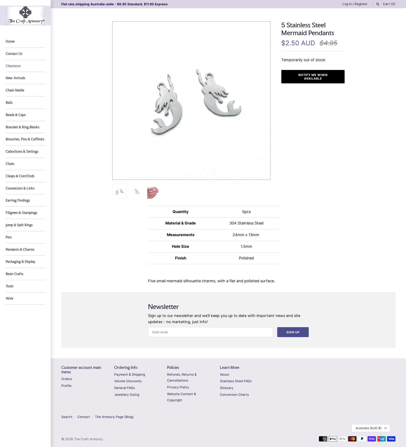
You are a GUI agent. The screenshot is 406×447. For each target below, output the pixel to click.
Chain (10, 164)
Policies (173, 367)
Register (361, 4)
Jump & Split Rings (19, 225)
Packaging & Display (20, 261)
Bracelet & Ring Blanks (22, 127)
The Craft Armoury (88, 439)
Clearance (13, 66)
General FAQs (124, 388)
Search (66, 417)
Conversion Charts (234, 395)
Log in (347, 4)
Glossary (226, 388)
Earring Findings (18, 200)
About (224, 374)
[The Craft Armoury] (25, 15)
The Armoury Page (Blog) (114, 417)
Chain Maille (15, 90)
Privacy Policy (178, 387)
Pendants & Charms (20, 249)
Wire (9, 298)
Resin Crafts (14, 274)
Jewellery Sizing (126, 395)
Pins (9, 237)
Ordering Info (125, 367)
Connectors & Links (20, 188)
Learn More (229, 367)
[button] (261, 100)
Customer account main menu (81, 369)
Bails (9, 102)
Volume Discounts (128, 381)
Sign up (293, 332)
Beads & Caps (16, 115)
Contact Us (14, 53)
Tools (9, 286)
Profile (66, 386)
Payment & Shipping (129, 374)
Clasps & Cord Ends (20, 176)
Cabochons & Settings (22, 151)
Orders (66, 379)
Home (10, 41)
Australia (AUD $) (368, 428)
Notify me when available (313, 76)
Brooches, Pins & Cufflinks (25, 139)
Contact (84, 417)
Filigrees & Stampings (21, 212)
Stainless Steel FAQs (236, 381)
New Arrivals (15, 78)
